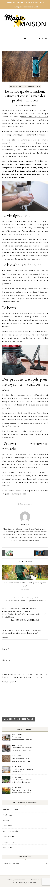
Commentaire (9, 682)
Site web (6, 660)
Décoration (7, 826)
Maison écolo (34, 86)
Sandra (33, 105)
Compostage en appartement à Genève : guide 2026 (22, 738)
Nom (5, 638)
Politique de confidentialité (25, 7)
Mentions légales (36, 2)
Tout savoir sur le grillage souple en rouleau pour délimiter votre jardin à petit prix (22, 791)
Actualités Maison (18, 86)
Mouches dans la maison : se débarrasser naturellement (22, 770)
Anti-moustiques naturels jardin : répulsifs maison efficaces (22, 781)
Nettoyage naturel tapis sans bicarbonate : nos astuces (21, 759)
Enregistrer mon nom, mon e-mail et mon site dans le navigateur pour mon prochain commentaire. (24, 675)
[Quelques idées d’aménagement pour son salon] (42, 553)
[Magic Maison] (25, 21)
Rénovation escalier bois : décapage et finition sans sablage (22, 749)
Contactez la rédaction (16, 2)
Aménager (7, 815)
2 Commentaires (25, 504)
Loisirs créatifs (9, 836)
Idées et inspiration (11, 831)
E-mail (5, 649)
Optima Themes (32, 883)
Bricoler (6, 820)
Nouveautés (8, 847)
